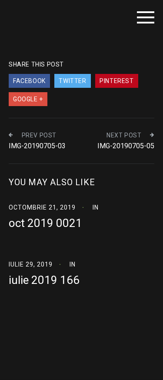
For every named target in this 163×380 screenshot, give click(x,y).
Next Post (123, 135)
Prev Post (39, 135)
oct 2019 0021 (45, 223)
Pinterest (116, 80)
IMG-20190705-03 (37, 146)
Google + (28, 99)
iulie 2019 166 (44, 280)
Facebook (29, 80)
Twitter (72, 80)
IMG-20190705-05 (125, 146)
